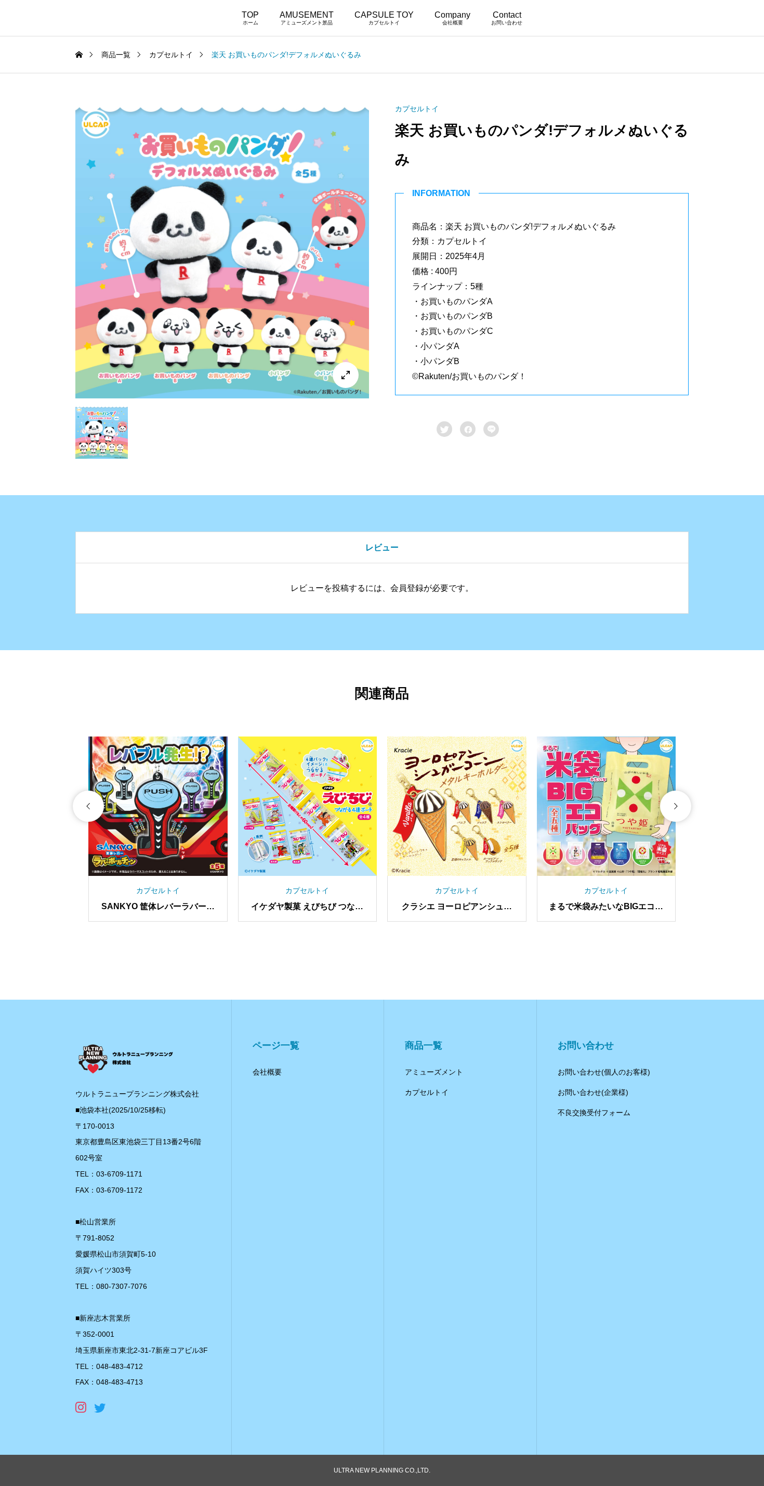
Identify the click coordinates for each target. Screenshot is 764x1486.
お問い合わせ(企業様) (593, 1092)
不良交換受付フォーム (594, 1112)
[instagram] (80, 1407)
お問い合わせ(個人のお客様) (604, 1072)
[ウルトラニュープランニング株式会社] (142, 1058)
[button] (88, 806)
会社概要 (267, 1072)
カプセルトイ (417, 109)
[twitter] (100, 1407)
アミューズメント (434, 1072)
